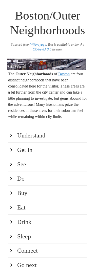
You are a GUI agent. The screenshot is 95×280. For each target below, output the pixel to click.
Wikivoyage (38, 44)
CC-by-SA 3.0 (42, 49)
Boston (64, 74)
